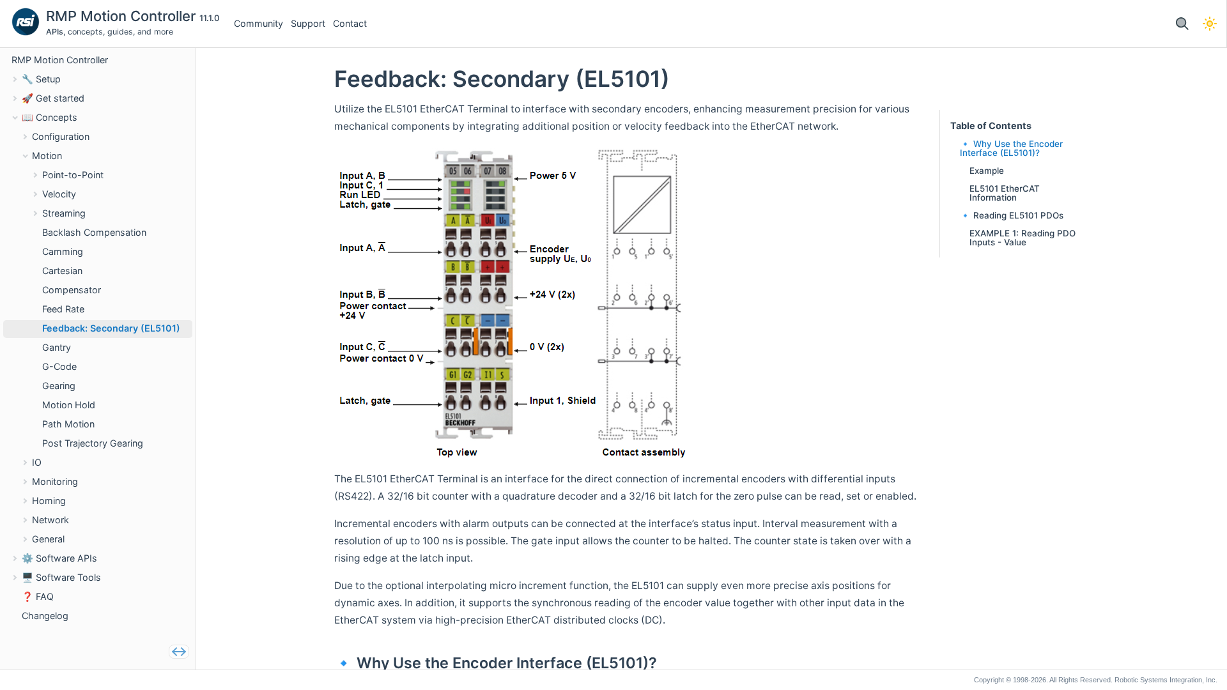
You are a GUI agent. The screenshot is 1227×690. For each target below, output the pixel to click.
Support (308, 23)
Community (258, 23)
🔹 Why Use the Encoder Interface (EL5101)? (1011, 148)
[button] (1181, 23)
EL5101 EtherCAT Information (1004, 193)
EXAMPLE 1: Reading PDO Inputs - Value (1022, 237)
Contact (350, 23)
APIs (54, 31)
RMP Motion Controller (122, 16)
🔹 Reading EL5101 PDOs (1011, 215)
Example (986, 170)
